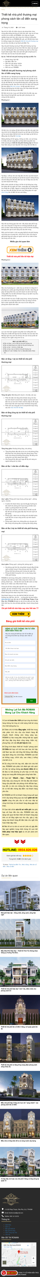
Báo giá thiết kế (10, 1229)
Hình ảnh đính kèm (11, 693)
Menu (35, 3)
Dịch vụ (7, 1227)
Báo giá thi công (10, 1231)
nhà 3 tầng (4, 192)
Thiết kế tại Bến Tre (15, 864)
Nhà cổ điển (10, 866)
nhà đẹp (18, 136)
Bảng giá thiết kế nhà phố (20, 621)
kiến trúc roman (15, 86)
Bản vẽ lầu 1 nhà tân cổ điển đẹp (13, 347)
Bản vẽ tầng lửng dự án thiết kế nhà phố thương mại (19, 345)
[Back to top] (36, 1270)
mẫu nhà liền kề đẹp (16, 407)
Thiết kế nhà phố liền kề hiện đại (20, 256)
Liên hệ (7, 1234)
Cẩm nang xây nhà (11, 1232)
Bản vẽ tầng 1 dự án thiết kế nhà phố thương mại (18, 343)
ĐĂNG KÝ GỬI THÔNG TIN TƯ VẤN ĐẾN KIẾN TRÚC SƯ (19, 352)
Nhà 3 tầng (25, 864)
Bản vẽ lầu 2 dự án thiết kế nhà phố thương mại (17, 349)
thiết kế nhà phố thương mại (29, 41)
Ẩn (26, 341)
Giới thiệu (8, 1225)
